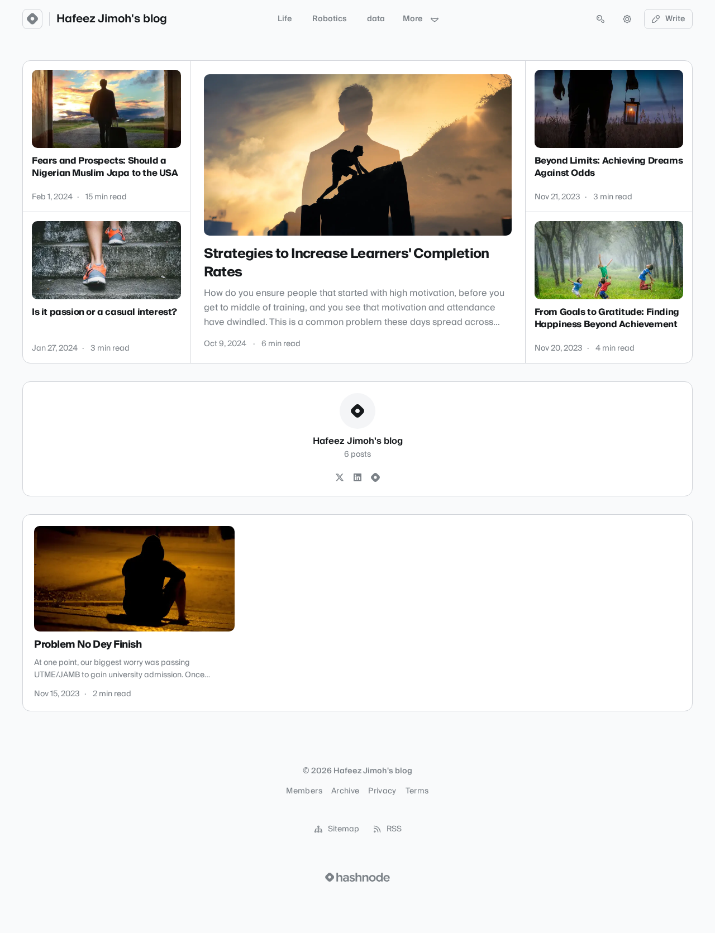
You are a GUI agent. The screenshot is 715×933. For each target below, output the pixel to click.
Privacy (382, 791)
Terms (417, 791)
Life (285, 19)
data (376, 19)
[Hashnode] (375, 478)
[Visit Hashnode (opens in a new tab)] (357, 877)
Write (675, 19)
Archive (345, 791)
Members (304, 791)
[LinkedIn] (357, 478)
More (413, 19)
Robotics (329, 19)
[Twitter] (339, 478)
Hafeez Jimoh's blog (111, 18)
